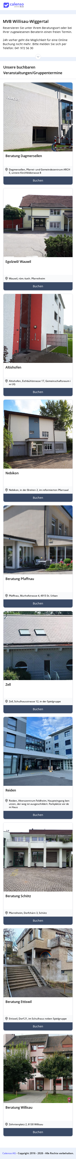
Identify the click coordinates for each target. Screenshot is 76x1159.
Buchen (38, 180)
